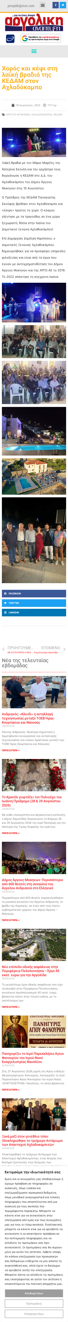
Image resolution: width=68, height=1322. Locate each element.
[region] (34, 1244)
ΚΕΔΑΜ (58, 114)
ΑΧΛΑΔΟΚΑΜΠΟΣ (41, 114)
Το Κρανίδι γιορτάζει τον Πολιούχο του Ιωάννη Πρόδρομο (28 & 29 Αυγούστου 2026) (32, 801)
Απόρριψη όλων (34, 1313)
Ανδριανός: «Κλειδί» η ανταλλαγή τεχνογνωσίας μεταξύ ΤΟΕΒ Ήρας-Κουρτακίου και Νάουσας (28, 718)
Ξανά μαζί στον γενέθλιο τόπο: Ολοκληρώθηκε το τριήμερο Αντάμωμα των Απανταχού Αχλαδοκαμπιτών (32, 1140)
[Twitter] (63, 5)
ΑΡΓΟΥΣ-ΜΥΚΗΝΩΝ (18, 114)
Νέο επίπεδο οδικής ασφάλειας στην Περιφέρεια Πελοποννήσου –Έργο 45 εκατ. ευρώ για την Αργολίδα (30, 971)
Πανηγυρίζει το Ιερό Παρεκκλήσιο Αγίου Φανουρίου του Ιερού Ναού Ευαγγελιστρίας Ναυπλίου (33, 1058)
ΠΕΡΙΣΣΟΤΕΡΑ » (11, 750)
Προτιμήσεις (34, 1303)
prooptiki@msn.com (21, 6)
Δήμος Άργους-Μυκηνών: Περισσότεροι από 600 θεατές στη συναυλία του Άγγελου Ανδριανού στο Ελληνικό (32, 884)
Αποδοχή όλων (34, 1293)
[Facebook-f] (56, 5)
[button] (42, 5)
